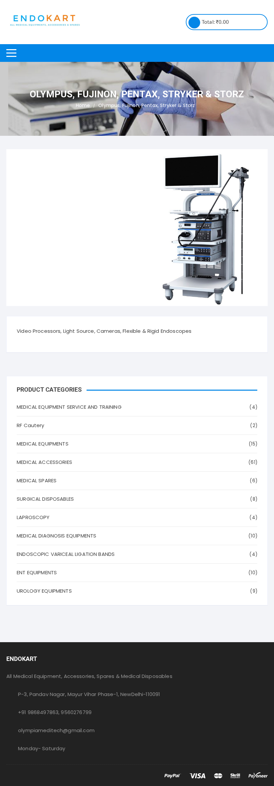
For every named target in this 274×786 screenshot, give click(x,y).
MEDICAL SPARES (36, 480)
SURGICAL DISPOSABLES (45, 498)
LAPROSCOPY (33, 517)
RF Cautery (30, 425)
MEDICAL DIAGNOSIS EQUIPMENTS (56, 535)
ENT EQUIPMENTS (37, 572)
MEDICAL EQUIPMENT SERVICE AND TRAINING (69, 406)
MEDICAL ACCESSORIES (44, 462)
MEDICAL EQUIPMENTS (42, 443)
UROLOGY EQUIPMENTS (44, 590)
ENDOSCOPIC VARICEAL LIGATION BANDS (66, 554)
